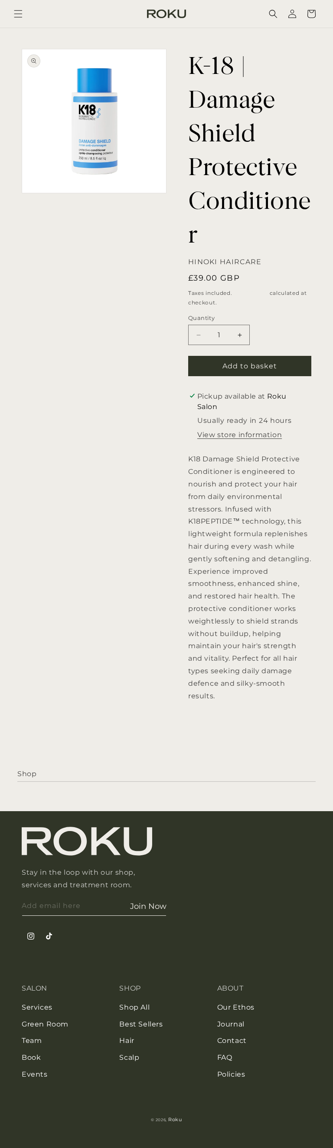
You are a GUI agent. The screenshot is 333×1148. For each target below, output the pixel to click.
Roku (175, 1119)
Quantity (201, 317)
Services (37, 1007)
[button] (18, 13)
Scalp (129, 1057)
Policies (231, 1074)
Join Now (148, 906)
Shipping (251, 292)
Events (35, 1074)
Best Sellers (141, 1024)
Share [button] (206, 722)
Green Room (45, 1024)
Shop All (134, 1007)
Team (32, 1040)
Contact (232, 1040)
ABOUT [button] (230, 988)
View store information (239, 435)
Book (31, 1057)
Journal (231, 1024)
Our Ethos (236, 1007)
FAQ (224, 1057)
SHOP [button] (129, 988)
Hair (126, 1040)
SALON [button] (34, 988)
